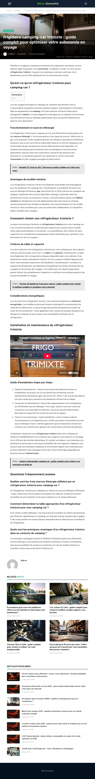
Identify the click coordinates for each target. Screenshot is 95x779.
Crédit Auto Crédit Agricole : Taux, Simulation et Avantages (47, 748)
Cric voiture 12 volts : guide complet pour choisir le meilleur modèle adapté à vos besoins (68, 610)
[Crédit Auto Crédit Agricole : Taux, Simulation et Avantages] (13, 751)
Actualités (8, 31)
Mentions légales (47, 771)
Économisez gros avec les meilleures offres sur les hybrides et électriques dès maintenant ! (26, 610)
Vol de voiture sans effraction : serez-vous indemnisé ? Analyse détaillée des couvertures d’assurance (54, 675)
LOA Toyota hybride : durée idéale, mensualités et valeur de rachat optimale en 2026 (51, 737)
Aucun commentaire (38, 54)
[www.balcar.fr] (47, 4)
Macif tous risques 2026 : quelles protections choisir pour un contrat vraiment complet (51, 712)
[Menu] (9, 3)
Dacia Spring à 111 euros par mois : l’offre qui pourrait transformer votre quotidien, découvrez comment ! (68, 647)
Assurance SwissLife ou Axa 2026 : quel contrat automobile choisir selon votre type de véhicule (54, 687)
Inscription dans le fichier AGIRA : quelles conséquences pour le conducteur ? (50, 700)
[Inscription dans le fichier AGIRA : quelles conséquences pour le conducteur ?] (13, 701)
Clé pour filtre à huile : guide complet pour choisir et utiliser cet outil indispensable (24, 647)
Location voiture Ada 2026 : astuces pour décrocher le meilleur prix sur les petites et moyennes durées (54, 725)
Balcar (12, 54)
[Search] (85, 3)
